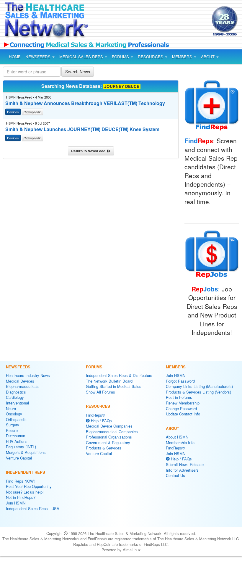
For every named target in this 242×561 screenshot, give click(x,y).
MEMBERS (182, 56)
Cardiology (15, 397)
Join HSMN (15, 503)
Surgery (12, 425)
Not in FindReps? (20, 497)
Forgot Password (180, 381)
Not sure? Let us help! (25, 492)
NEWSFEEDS (38, 56)
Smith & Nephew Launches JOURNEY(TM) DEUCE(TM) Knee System (82, 129)
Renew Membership (183, 403)
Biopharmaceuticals (23, 386)
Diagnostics (16, 392)
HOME (15, 56)
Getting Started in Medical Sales (113, 386)
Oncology (14, 414)
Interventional (17, 403)
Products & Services (103, 448)
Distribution (15, 436)
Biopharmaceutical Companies (112, 431)
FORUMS (121, 56)
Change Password (181, 408)
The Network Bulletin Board (109, 381)
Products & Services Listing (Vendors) (198, 392)
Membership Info (180, 442)
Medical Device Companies (109, 426)
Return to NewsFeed (89, 151)
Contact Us (175, 475)
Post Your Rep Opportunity (29, 486)
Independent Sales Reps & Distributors (119, 375)
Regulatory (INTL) (21, 446)
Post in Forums (179, 397)
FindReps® (95, 415)
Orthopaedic (16, 419)
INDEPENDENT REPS (25, 472)
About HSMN (177, 437)
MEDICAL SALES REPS (81, 56)
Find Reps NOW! (20, 481)
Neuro (11, 408)
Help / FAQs (101, 420)
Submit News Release (185, 464)
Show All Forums (100, 392)
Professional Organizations (109, 437)
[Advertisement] (144, 22)
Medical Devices (20, 381)
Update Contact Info (183, 414)
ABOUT (208, 56)
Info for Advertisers (182, 470)
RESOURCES (151, 56)
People (12, 430)
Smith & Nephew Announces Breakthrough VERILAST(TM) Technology (85, 103)
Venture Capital (19, 458)
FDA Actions (16, 441)
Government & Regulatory (108, 442)
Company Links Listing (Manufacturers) (199, 386)
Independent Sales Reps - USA (32, 508)
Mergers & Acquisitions (26, 452)
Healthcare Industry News (28, 375)
